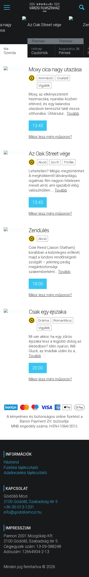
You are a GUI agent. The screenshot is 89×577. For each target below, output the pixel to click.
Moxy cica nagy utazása (55, 69)
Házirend (11, 462)
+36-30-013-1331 (19, 507)
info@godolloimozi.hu (23, 512)
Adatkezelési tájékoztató (25, 472)
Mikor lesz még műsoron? (50, 137)
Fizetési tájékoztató (21, 467)
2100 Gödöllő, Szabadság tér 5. (31, 501)
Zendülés (39, 230)
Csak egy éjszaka (47, 311)
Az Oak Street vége (49, 153)
